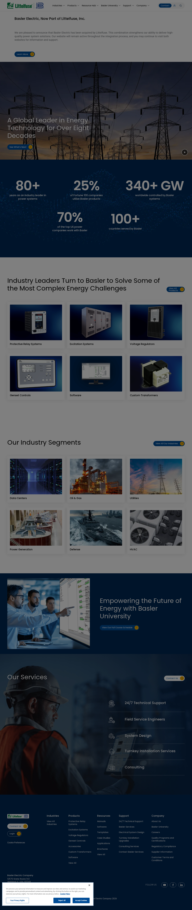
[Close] (89, 885)
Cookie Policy (65, 894)
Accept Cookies (81, 900)
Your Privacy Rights (17, 900)
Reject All (61, 900)
